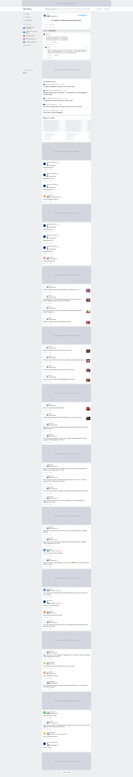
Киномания (53, 104)
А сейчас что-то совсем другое (58, 734)
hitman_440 (47, 104)
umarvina (47, 110)
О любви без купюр (56, 90)
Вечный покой (55, 84)
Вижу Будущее (53, 425)
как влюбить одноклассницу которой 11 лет (58, 100)
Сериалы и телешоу (55, 550)
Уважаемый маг (53, 16)
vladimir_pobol (48, 84)
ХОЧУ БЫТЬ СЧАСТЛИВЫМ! (52, 112)
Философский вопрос (55, 197)
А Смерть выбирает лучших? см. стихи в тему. (59, 86)
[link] (66, 166)
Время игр (52, 613)
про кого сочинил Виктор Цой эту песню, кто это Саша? (62, 106)
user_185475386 (48, 98)
